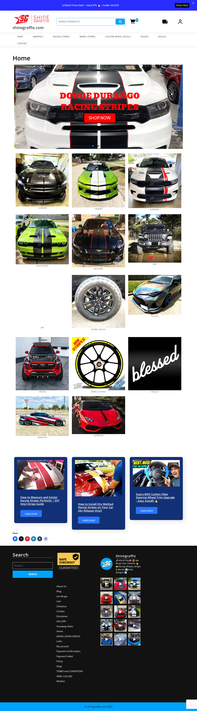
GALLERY (61, 621)
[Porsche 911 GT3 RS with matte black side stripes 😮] (134, 625)
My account (62, 646)
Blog (58, 591)
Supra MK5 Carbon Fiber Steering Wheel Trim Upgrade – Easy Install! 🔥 (155, 497)
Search (120, 22)
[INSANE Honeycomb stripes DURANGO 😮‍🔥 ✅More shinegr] (120, 584)
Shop (59, 666)
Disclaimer (62, 616)
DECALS (162, 36)
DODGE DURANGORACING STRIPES (99, 101)
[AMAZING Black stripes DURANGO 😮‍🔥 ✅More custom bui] (106, 625)
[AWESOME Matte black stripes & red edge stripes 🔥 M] (134, 598)
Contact (60, 611)
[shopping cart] (133, 22)
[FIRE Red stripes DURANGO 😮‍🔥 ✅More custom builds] (120, 611)
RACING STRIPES (61, 36)
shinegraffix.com (28, 27)
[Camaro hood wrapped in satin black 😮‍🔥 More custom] (134, 639)
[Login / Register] (181, 22)
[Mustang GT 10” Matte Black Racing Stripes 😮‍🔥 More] (106, 611)
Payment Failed (64, 656)
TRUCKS (144, 36)
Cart (58, 601)
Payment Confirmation (68, 651)
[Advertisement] (164, 598)
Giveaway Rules (64, 626)
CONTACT (22, 43)
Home (59, 631)
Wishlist (60, 681)
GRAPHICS (38, 36)
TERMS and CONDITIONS (69, 671)
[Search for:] (33, 566)
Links (59, 641)
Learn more (31, 513)
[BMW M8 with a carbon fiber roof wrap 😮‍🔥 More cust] (120, 639)
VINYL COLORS (64, 676)
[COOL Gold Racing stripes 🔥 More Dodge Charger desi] (120, 598)
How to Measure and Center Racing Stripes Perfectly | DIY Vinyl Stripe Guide (39, 500)
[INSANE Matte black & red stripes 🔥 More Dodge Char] (120, 625)
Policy (59, 661)
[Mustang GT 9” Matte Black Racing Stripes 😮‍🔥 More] (106, 639)
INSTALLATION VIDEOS (68, 636)
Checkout (61, 606)
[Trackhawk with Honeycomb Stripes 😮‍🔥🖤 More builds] (134, 584)
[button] (18, 106)
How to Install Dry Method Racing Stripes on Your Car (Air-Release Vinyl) (95, 507)
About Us (61, 586)
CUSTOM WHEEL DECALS (118, 36)
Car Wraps (61, 596)
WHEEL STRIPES (87, 36)
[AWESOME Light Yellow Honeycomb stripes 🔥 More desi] (106, 584)
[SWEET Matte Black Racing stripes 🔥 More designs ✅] (106, 598)
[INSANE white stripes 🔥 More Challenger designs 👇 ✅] (134, 611)
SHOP (20, 36)
